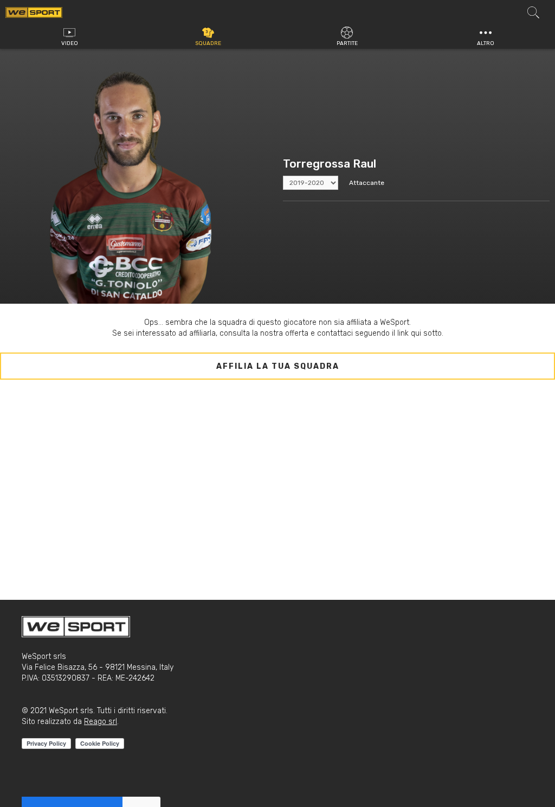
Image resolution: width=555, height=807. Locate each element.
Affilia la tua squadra (277, 366)
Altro (485, 43)
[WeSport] (33, 12)
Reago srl (100, 721)
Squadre (208, 43)
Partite (347, 43)
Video (69, 43)
